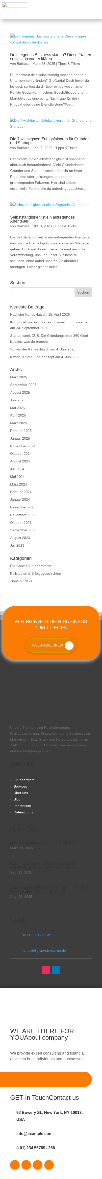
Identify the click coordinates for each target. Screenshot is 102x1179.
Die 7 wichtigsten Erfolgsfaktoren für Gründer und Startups (49, 141)
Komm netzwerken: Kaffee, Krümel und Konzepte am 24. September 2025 (44, 865)
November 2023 (22, 515)
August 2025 (20, 392)
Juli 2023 (17, 545)
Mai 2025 (17, 408)
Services (20, 786)
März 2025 (18, 423)
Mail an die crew (47, 645)
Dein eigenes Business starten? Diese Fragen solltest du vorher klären (50, 57)
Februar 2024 (21, 492)
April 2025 (18, 415)
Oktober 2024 (21, 454)
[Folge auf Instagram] (46, 970)
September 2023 (23, 530)
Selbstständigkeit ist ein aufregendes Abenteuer (42, 219)
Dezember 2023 (22, 507)
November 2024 (22, 446)
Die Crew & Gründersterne (31, 566)
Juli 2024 (17, 469)
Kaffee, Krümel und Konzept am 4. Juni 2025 (45, 357)
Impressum (22, 806)
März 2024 (18, 484)
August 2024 (20, 461)
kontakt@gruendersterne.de (44, 950)
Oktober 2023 (21, 523)
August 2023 (20, 538)
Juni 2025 (18, 400)
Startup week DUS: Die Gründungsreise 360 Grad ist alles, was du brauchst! (49, 890)
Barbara (23, 64)
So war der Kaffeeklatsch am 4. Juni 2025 (43, 349)
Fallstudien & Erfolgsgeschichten (35, 573)
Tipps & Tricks (69, 64)
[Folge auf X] (26, 1165)
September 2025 (23, 385)
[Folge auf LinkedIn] (56, 970)
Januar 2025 (20, 438)
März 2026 (18, 377)
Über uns (21, 793)
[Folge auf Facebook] (15, 1165)
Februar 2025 (21, 431)
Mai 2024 (17, 477)
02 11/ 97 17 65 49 (36, 935)
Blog (17, 799)
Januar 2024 (20, 499)
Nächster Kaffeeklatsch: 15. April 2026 (40, 314)
